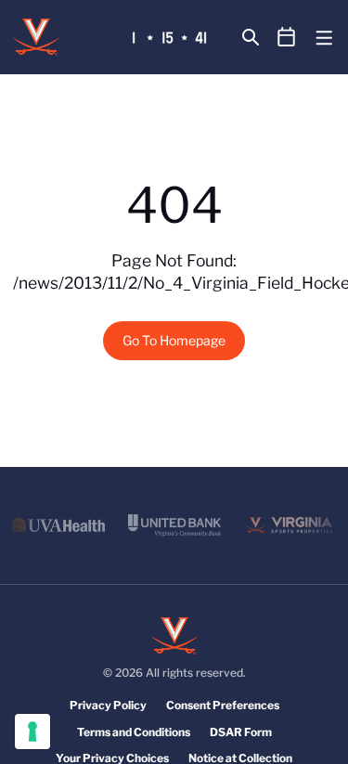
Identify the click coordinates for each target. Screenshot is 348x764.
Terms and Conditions (133, 732)
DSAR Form (241, 732)
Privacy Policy (108, 705)
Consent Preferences (222, 705)
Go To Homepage (174, 340)
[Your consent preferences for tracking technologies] (32, 731)
